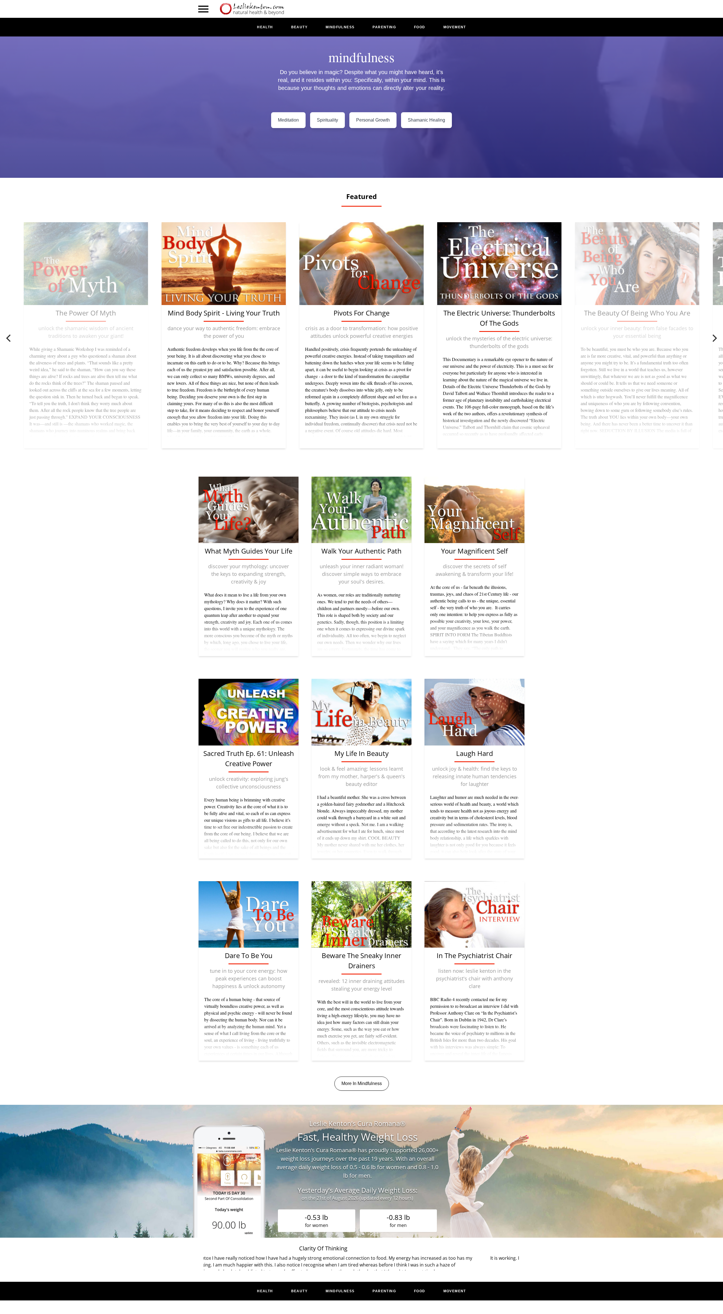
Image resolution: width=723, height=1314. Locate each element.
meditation (288, 120)
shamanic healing (426, 120)
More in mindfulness (361, 1083)
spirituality (327, 120)
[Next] (714, 338)
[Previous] (9, 338)
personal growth (373, 120)
